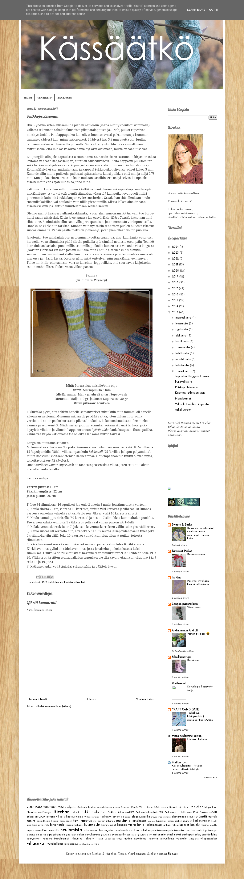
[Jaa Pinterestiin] (52, 577)
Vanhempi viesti (145, 699)
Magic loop (210, 807)
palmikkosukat (177, 830)
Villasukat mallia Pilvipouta (192, 404)
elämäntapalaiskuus (183, 817)
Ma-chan (196, 807)
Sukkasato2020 (36, 817)
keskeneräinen (201, 821)
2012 (44, 582)
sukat (177, 834)
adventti (107, 817)
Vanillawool (178, 683)
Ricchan (62, 812)
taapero (47, 839)
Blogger (172, 854)
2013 (175, 312)
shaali (170, 835)
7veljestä (70, 807)
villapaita (194, 839)
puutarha (106, 835)
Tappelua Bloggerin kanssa (192, 376)
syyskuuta (182, 329)
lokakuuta (182, 323)
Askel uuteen (183, 409)
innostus (86, 821)
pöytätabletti (145, 835)
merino (205, 825)
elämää (201, 816)
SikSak (75, 812)
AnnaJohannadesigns (108, 807)
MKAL (186, 807)
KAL (157, 807)
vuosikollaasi (55, 844)
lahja (140, 825)
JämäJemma (64, 97)
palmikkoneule (160, 830)
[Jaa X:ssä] (45, 577)
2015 (175, 300)
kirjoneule (57, 825)
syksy (198, 835)
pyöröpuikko (119, 835)
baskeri (127, 817)
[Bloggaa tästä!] (41, 577)
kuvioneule (92, 825)
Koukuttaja (175, 807)
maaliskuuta (184, 359)
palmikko (145, 830)
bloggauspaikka (141, 817)
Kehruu (165, 807)
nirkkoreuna (90, 830)
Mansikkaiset (183, 398)
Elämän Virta (137, 807)
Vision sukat (194, 607)
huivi (75, 821)
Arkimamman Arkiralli (185, 630)
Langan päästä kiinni (185, 604)
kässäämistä (126, 825)
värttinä (95, 844)
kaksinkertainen (165, 821)
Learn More (196, 9)
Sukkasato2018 (189, 812)
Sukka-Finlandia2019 (121, 812)
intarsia (110, 821)
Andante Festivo (86, 807)
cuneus (167, 817)
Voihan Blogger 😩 (198, 633)
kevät (214, 821)
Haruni (149, 807)
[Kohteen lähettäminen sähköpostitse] (38, 577)
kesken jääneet (183, 821)
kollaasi (79, 825)
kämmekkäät (108, 825)
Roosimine (193, 660)
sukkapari (188, 834)
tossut (99, 839)
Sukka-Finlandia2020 (149, 812)
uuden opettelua (135, 838)
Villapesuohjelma (73, 817)
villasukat (79, 582)
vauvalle (181, 838)
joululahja (53, 582)
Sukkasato (171, 812)
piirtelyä (31, 835)
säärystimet (34, 839)
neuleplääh (41, 830)
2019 (175, 276)
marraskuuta (184, 317)
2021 (175, 264)
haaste (31, 821)
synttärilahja (209, 834)
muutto (213, 825)
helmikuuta (183, 365)
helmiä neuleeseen (61, 821)
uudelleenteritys (113, 839)
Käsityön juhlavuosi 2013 (190, 393)
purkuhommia (92, 835)
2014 (175, 306)
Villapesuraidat (92, 817)
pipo (49, 834)
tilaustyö (77, 838)
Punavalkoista (183, 382)
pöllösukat (132, 835)
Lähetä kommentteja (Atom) (53, 706)
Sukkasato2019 (208, 812)
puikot (80, 835)
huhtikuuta (183, 353)
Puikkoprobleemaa (186, 387)
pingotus (41, 835)
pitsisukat (71, 835)
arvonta (117, 817)
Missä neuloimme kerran (186, 736)
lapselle (195, 825)
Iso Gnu (176, 577)
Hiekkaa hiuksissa (197, 739)
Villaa (59, 817)
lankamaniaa (154, 825)
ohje (100, 830)
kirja (29, 825)
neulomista (66, 582)
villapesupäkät (209, 839)
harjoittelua (43, 821)
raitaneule (159, 834)
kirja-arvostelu (40, 825)
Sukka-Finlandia (93, 812)
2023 (176, 252)
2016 (175, 294)
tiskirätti (89, 839)
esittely (212, 816)
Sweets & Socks (182, 524)
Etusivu (28, 97)
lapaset (184, 825)
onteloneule (122, 830)
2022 (176, 258)
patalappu (211, 830)
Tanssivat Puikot (182, 551)
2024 (176, 247)
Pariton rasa (179, 762)
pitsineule (59, 834)
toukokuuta (183, 347)
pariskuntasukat (195, 830)
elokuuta (181, 335)
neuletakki (53, 830)
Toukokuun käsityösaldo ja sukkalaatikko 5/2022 (200, 716)
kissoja (70, 825)
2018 (175, 282)
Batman (125, 807)
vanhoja (153, 839)
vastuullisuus (167, 839)
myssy (30, 830)
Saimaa (83, 280)
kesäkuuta (182, 341)
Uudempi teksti (37, 699)
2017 (175, 288)
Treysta (50, 817)
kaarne (151, 821)
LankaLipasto (44, 97)
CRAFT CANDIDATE (185, 709)
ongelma (109, 830)
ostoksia (134, 830)
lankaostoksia (171, 825)
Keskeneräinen (196, 554)
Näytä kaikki (210, 778)
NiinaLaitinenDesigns (39, 812)
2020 (176, 270)
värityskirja (84, 844)
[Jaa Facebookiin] (49, 577)
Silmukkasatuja (181, 657)
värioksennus (71, 844)
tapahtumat (61, 838)
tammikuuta (183, 371)
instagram (99, 821)
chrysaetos (156, 817)
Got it (214, 9)
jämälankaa (139, 821)
